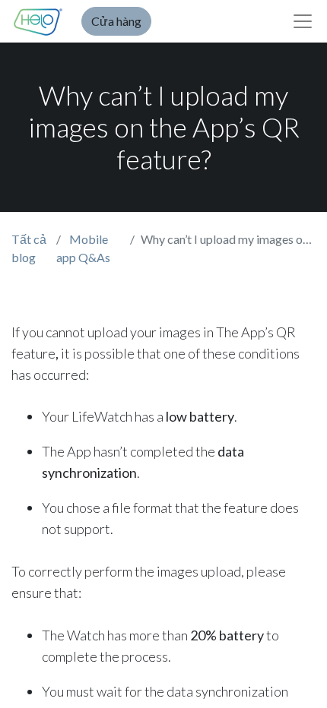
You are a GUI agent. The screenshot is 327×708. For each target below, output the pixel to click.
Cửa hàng (116, 21)
